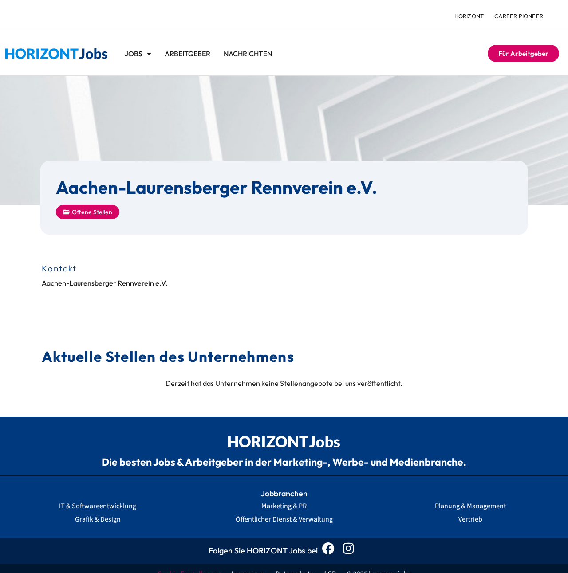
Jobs (133, 53)
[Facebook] (330, 551)
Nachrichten (248, 53)
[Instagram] (350, 551)
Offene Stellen (92, 212)
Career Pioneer (518, 16)
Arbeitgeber (187, 53)
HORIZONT (469, 16)
